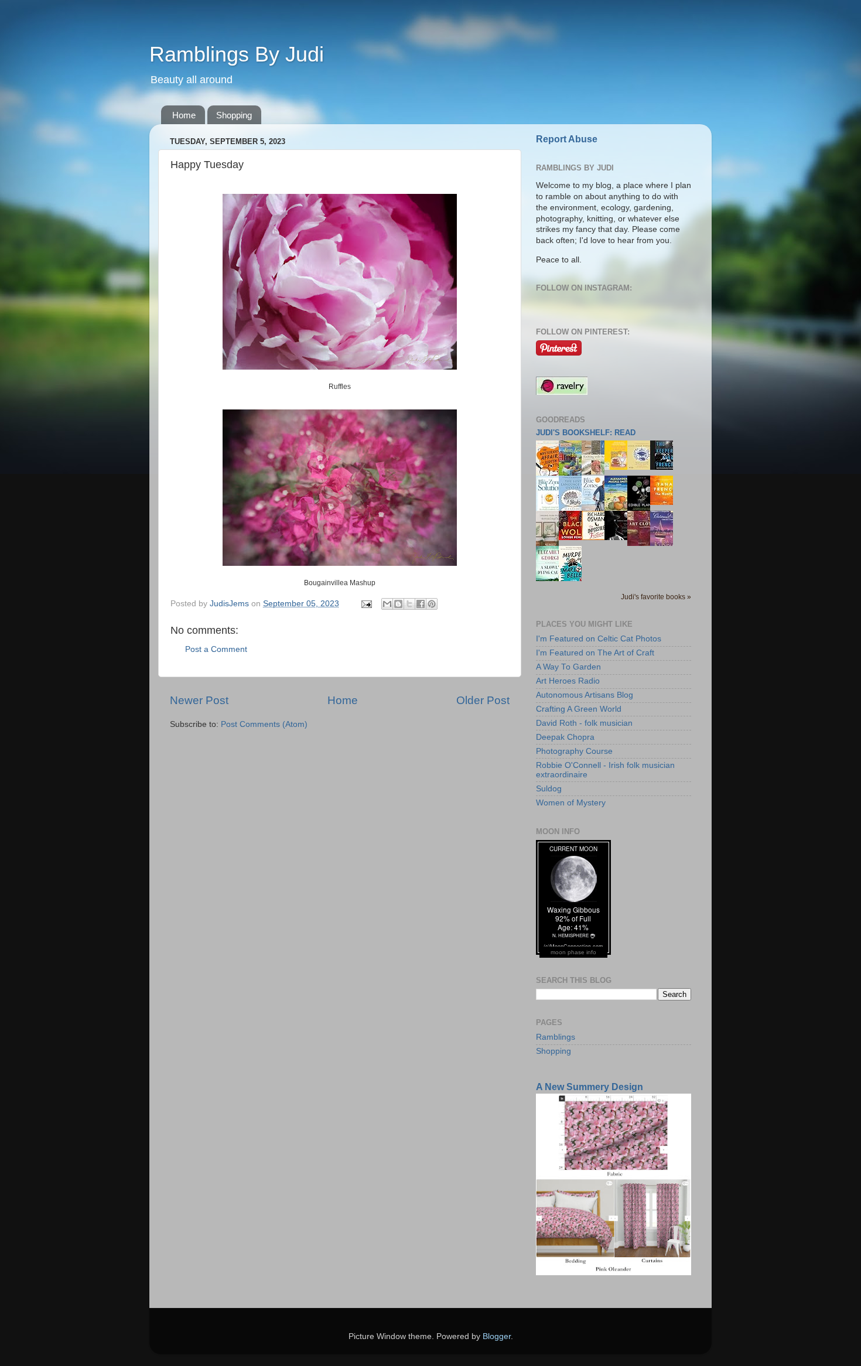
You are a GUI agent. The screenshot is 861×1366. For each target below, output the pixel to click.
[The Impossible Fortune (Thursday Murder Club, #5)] (596, 537)
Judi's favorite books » (656, 597)
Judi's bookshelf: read (586, 432)
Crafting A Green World (578, 709)
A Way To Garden (568, 666)
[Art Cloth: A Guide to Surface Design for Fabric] (642, 543)
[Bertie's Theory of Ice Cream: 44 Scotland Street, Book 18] (619, 467)
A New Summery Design (589, 1087)
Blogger (497, 1336)
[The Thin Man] (619, 537)
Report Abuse (566, 139)
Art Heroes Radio (568, 681)
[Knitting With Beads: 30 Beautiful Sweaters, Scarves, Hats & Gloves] (596, 471)
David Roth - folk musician (584, 723)
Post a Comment (216, 649)
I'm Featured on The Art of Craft (595, 652)
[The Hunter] (664, 502)
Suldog (549, 788)
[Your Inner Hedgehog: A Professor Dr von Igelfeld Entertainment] (642, 467)
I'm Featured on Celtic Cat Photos (598, 638)
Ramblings (555, 1037)
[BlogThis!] (398, 604)
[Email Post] (365, 603)
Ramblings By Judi (236, 54)
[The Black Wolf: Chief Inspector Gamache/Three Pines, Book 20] (573, 537)
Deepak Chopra (565, 737)
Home (184, 115)
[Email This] (387, 604)
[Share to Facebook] (420, 604)
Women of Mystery (571, 802)
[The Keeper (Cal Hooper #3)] (664, 467)
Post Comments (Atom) (264, 724)
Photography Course (574, 751)
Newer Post (199, 700)
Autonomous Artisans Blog (584, 695)
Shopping (234, 115)
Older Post (483, 700)
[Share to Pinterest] (432, 604)
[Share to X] (409, 604)
